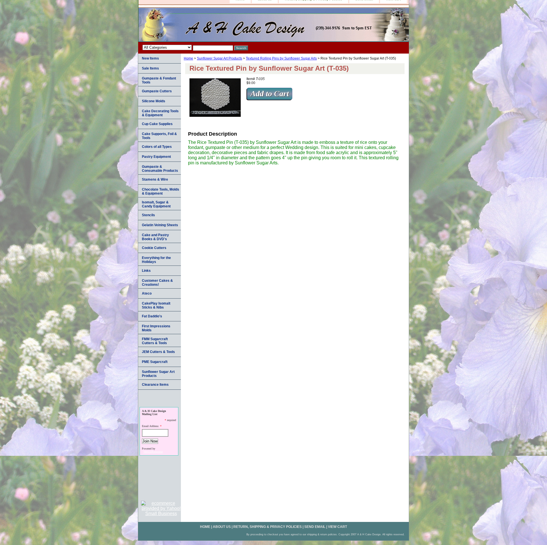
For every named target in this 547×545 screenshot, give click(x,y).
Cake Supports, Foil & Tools (159, 136)
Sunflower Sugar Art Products (219, 58)
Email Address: (150, 426)
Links (146, 271)
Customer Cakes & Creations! (157, 283)
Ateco (147, 293)
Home (188, 58)
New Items (150, 58)
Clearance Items (155, 385)
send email (314, 527)
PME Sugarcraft (155, 362)
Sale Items (150, 68)
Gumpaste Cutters (157, 91)
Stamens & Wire (155, 179)
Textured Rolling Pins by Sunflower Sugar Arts (281, 58)
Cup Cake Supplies (157, 124)
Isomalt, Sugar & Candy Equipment (156, 204)
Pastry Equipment (156, 157)
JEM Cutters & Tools (158, 352)
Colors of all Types (157, 147)
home (205, 527)
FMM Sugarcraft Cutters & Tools (155, 341)
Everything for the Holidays (156, 260)
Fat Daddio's (152, 316)
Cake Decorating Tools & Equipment (160, 113)
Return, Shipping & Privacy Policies (267, 527)
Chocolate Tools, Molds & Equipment (160, 191)
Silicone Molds (153, 101)
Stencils (148, 215)
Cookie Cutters (154, 248)
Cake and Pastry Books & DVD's (155, 237)
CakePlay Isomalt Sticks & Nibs (156, 305)
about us (222, 527)
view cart (337, 527)
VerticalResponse (153, 451)
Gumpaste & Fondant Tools (159, 80)
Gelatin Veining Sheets (160, 225)
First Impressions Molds (156, 328)
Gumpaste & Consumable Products (160, 169)
